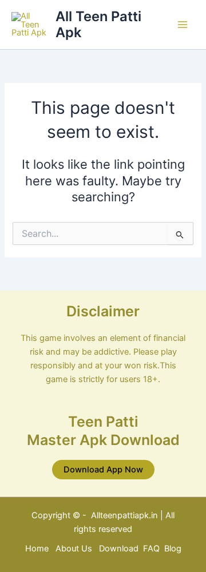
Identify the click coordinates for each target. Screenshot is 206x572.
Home (37, 548)
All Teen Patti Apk (98, 24)
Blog (172, 548)
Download (120, 548)
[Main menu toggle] (183, 25)
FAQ (151, 548)
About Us (74, 548)
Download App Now (103, 469)
